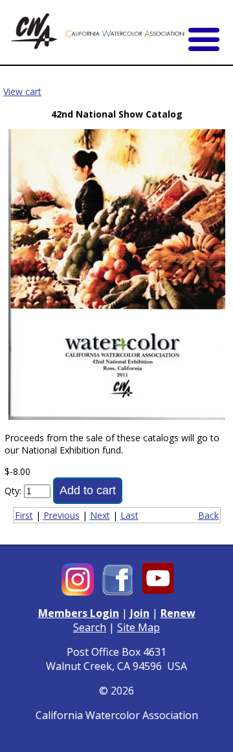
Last (129, 515)
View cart (22, 91)
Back (208, 515)
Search (89, 627)
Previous (61, 515)
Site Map (138, 627)
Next (100, 515)
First (24, 515)
